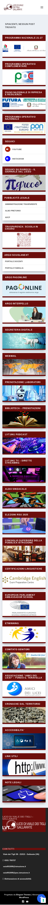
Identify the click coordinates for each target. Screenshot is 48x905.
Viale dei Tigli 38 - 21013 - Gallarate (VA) (21, 854)
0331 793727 (10, 860)
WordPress (24, 897)
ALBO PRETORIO (13, 211)
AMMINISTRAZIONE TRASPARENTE (21, 204)
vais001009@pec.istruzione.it (16, 873)
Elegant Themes (23, 895)
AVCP (7, 217)
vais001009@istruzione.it (14, 866)
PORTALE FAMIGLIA (14, 268)
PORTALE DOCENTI (14, 261)
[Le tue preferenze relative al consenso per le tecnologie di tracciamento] (43, 900)
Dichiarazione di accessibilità (18, 879)
